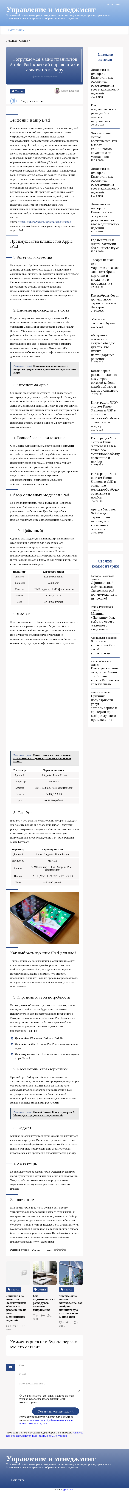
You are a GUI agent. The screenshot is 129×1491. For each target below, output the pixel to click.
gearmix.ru (69, 1489)
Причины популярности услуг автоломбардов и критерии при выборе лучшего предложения (104, 708)
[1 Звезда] (55, 1250)
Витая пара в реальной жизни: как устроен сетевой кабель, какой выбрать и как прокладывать (104, 380)
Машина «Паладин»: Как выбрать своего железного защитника (103, 621)
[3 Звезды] (60, 1250)
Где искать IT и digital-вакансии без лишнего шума (105, 244)
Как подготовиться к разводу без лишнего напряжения (103, 113)
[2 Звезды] (57, 1250)
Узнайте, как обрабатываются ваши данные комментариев (46, 1421)
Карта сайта (113, 4)
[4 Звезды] (62, 1250)
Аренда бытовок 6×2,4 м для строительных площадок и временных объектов (103, 519)
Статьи (23, 40)
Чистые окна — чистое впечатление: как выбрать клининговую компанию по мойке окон (104, 145)
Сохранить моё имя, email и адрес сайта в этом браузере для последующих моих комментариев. (46, 1399)
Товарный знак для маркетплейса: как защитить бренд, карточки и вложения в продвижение (105, 271)
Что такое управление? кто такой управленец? (103, 647)
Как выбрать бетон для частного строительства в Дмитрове (105, 301)
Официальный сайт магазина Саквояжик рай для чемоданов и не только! (104, 590)
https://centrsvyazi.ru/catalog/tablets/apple (45, 221)
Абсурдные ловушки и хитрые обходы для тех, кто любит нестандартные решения (103, 347)
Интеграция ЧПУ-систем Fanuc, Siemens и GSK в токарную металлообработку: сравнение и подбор (105, 414)
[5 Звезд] (65, 1250)
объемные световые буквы (103, 321)
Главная (11, 40)
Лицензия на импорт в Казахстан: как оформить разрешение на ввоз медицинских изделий (105, 81)
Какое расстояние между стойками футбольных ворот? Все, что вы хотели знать (105, 676)
